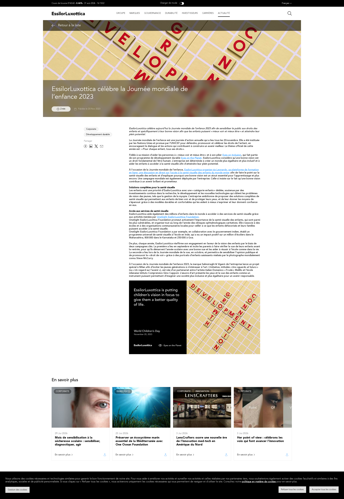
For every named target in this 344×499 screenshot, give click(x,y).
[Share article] (104, 454)
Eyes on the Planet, (191, 158)
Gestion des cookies (17, 490)
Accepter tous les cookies (324, 490)
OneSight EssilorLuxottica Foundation (178, 217)
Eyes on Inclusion (231, 155)
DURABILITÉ (171, 13)
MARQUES (135, 13)
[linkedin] (90, 147)
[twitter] (96, 147)
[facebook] (85, 147)
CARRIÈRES (208, 13)
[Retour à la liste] (53, 25)
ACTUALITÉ (224, 13)
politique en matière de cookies (259, 481)
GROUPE (120, 13)
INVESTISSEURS (190, 13)
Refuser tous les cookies (292, 490)
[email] (101, 147)
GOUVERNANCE (152, 13)
